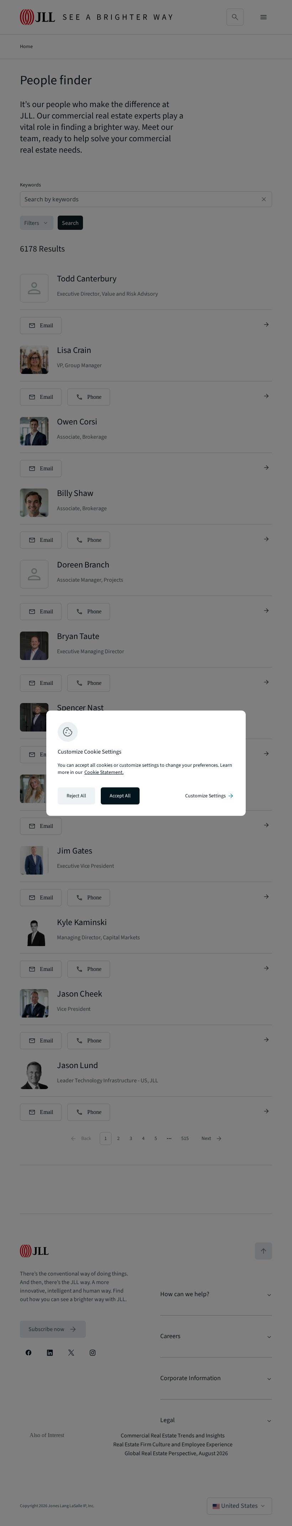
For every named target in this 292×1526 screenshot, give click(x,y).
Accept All (120, 795)
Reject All (76, 795)
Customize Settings (209, 796)
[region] (146, 763)
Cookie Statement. (104, 772)
